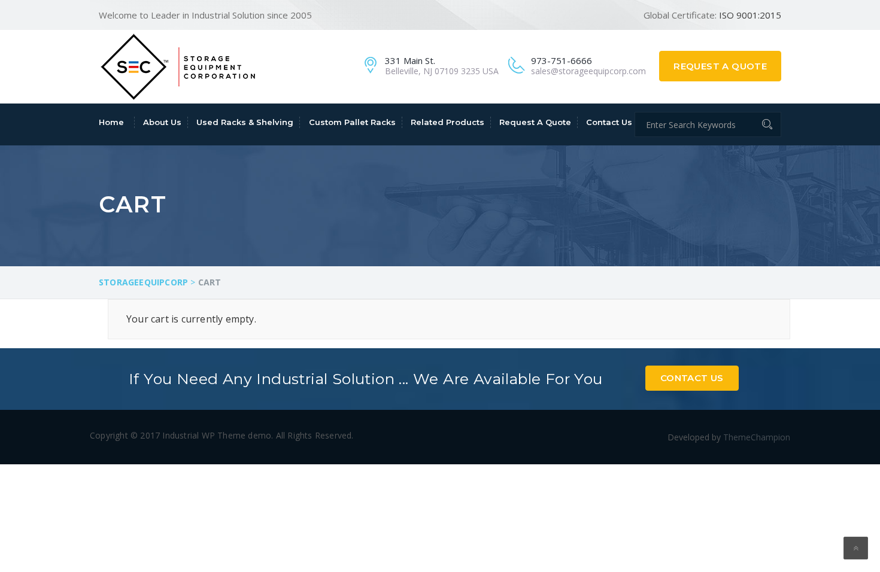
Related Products (447, 122)
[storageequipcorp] (178, 65)
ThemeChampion (756, 437)
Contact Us (609, 122)
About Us (162, 122)
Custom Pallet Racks (352, 122)
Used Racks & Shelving (244, 122)
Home (111, 122)
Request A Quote (720, 66)
